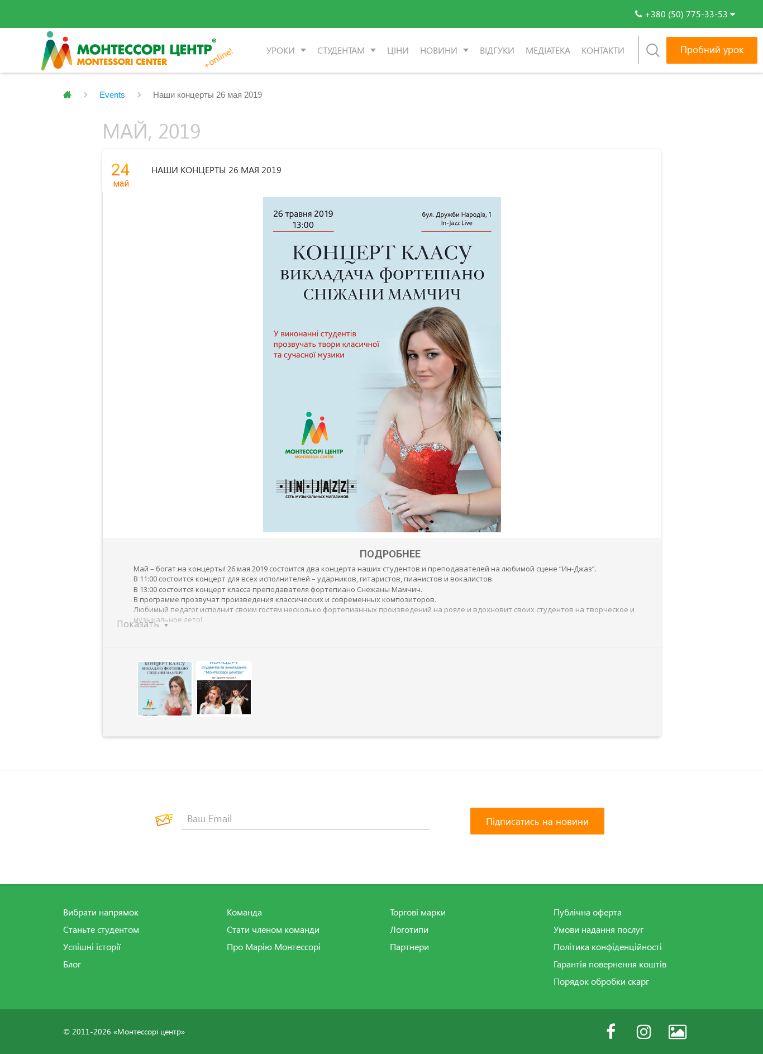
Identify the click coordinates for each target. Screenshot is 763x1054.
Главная (67, 95)
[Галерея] (677, 1031)
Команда (244, 912)
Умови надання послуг (598, 929)
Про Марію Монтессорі (274, 947)
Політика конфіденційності (608, 947)
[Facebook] (610, 1031)
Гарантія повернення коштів (610, 964)
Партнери (409, 947)
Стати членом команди (273, 929)
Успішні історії (92, 947)
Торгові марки (418, 912)
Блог (72, 964)
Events (112, 94)
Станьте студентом (101, 929)
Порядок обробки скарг (601, 981)
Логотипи (409, 929)
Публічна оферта (588, 912)
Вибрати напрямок (101, 912)
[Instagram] (644, 1031)
